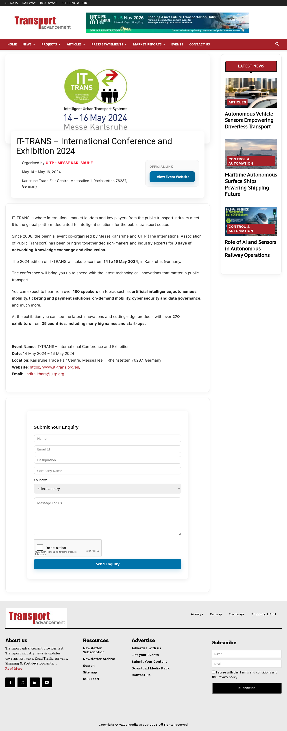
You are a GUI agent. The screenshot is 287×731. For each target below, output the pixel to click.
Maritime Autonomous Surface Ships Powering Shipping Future (251, 184)
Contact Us (199, 44)
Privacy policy (227, 677)
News (27, 44)
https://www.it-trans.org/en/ (55, 367)
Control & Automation (240, 161)
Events (177, 44)
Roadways (48, 3)
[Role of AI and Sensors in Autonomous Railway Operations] (251, 221)
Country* (41, 480)
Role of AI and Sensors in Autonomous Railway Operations (250, 248)
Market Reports (147, 44)
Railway (29, 3)
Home (12, 44)
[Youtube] (47, 682)
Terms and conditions (255, 672)
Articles (74, 44)
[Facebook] (10, 682)
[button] (277, 45)
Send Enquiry (108, 564)
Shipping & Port (75, 3)
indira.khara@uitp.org (45, 374)
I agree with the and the (244, 674)
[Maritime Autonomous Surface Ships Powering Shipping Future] (251, 154)
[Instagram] (22, 682)
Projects (49, 44)
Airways (11, 3)
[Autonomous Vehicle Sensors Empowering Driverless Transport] (251, 93)
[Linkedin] (34, 682)
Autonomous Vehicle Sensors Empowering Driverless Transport (249, 120)
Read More (13, 668)
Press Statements (107, 44)
